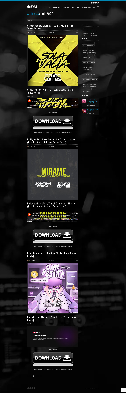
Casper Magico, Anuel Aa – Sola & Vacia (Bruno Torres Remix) (50, 27)
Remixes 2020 (51, 32)
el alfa (91, 57)
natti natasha (86, 74)
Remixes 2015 (85, 29)
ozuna (92, 77)
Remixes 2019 (85, 33)
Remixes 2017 (85, 31)
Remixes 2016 (93, 29)
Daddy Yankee (86, 55)
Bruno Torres (96, 387)
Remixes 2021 (85, 35)
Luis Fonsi (85, 67)
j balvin (84, 60)
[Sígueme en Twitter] (92, 3)
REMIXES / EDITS (65, 7)
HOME (29, 20)
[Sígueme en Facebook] (94, 3)
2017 (84, 43)
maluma (91, 67)
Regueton (85, 81)
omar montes (86, 77)
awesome (85, 50)
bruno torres (92, 52)
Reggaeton (94, 79)
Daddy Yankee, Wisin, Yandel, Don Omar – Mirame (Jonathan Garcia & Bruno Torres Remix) (51, 141)
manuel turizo (86, 69)
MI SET (72, 7)
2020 (97, 43)
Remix (91, 81)
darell (92, 55)
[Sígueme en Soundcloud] (96, 3)
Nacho (92, 72)
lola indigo (92, 64)
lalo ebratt (85, 64)
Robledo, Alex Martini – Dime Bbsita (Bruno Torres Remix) (51, 254)
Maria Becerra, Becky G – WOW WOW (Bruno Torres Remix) (92, 111)
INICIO (50, 7)
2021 (84, 45)
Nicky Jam (93, 74)
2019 (92, 43)
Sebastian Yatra (94, 86)
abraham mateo (90, 45)
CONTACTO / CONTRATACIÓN (88, 7)
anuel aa (85, 47)
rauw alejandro (86, 79)
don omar (85, 57)
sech (84, 89)
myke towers (86, 72)
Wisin (84, 91)
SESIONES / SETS (57, 7)
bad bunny (91, 50)
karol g (93, 62)
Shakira (89, 89)
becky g (84, 52)
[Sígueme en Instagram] (98, 3)
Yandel (89, 91)
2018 (88, 43)
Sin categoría (94, 35)
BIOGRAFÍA (78, 7)
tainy (94, 89)
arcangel (91, 47)
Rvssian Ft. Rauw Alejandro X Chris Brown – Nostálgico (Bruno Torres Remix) (92, 102)
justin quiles (86, 62)
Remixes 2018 (93, 31)
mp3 (93, 69)
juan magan (91, 60)
